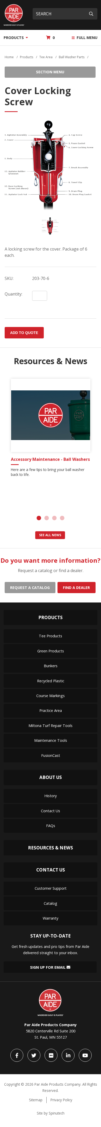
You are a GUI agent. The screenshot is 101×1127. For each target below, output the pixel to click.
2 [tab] (46, 518)
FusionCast (50, 755)
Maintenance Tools (50, 740)
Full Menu (86, 37)
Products (14, 37)
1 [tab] (38, 518)
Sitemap (35, 1099)
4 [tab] (62, 518)
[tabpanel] (51, 430)
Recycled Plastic (50, 680)
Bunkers (50, 665)
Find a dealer (76, 587)
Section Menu (50, 71)
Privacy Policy (61, 1099)
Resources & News (50, 848)
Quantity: (13, 294)
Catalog (50, 903)
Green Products (50, 650)
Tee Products (50, 635)
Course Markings (50, 695)
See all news (50, 535)
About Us (50, 777)
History (50, 795)
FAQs (50, 825)
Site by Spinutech (50, 1113)
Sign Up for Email (48, 967)
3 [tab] (54, 518)
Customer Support (51, 888)
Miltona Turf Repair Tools (50, 725)
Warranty (50, 918)
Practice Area (50, 710)
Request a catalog (30, 587)
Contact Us (50, 810)
